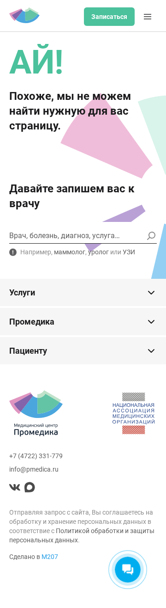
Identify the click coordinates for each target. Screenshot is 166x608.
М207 (50, 556)
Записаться (109, 16)
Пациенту (28, 351)
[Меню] (147, 16)
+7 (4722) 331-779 (36, 456)
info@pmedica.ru (34, 469)
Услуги (22, 292)
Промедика (31, 321)
